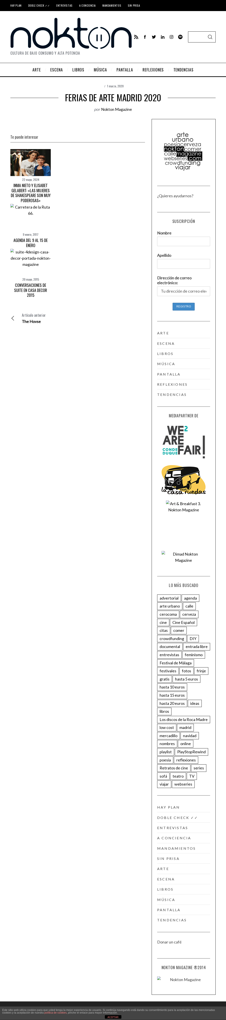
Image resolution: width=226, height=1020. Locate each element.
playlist (166, 751)
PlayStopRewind (191, 751)
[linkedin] (162, 37)
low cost (167, 727)
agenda (190, 598)
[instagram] (171, 37)
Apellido (164, 255)
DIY (193, 638)
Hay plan (16, 5)
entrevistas (169, 654)
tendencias (172, 394)
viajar (164, 784)
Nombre (164, 232)
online (185, 743)
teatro (178, 776)
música (166, 364)
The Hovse (34, 318)
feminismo (194, 654)
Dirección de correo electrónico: (174, 280)
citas (164, 630)
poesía (165, 759)
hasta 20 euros (172, 703)
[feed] (136, 37)
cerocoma (168, 614)
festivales (168, 670)
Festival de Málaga (176, 662)
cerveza (189, 614)
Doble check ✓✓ (39, 5)
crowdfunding (172, 638)
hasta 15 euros (172, 695)
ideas (194, 703)
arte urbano (170, 606)
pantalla (169, 374)
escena (166, 343)
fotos (186, 670)
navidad (189, 735)
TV (191, 776)
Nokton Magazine (116, 109)
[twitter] (153, 37)
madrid (185, 727)
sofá (163, 776)
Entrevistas (64, 5)
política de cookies (55, 1012)
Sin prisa (134, 5)
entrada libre (197, 646)
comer (178, 630)
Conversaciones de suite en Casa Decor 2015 (30, 290)
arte (163, 333)
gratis (165, 679)
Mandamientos (111, 5)
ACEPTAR (113, 1017)
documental (170, 646)
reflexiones (172, 384)
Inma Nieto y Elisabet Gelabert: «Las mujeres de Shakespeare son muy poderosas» (31, 192)
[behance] (180, 37)
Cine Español (183, 622)
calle (189, 606)
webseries (183, 784)
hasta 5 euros (186, 679)
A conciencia (87, 5)
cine (163, 622)
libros (165, 353)
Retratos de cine (174, 767)
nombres (167, 743)
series (199, 767)
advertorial (169, 598)
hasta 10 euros (172, 686)
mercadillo (168, 735)
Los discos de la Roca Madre (184, 719)
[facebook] (145, 37)
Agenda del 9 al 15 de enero (30, 242)
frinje (201, 670)
